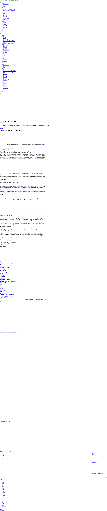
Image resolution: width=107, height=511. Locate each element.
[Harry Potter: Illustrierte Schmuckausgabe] (93, 472)
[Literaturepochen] (93, 461)
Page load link (2, 510)
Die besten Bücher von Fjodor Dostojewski (98, 458)
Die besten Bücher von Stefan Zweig (97, 469)
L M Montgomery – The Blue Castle (5, 421)
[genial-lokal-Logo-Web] (16, 258)
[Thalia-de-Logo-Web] (16, 254)
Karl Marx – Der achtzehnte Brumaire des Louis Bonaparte (8, 332)
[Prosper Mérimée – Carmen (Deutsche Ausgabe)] (9, 390)
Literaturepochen (94, 462)
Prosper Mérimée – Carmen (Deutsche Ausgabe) (7, 391)
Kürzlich (93, 454)
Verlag (11, 242)
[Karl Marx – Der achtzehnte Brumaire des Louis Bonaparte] (9, 330)
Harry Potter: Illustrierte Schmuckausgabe (97, 473)
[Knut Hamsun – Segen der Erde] (9, 360)
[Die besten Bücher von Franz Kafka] (93, 465)
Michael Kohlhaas (32, 186)
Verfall (13, 233)
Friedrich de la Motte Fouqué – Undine (5, 451)
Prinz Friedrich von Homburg (19, 186)
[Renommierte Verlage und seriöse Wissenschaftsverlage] (93, 476)
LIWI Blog (34, 299)
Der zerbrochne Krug (11, 186)
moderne (3, 214)
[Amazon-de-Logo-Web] (16, 250)
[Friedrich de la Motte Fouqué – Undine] (9, 449)
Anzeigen (1, 128)
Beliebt (93, 453)
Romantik (43, 144)
